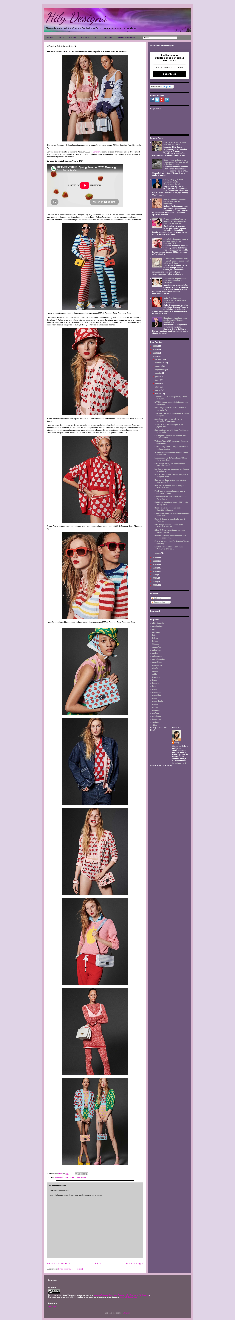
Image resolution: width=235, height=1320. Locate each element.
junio (157, 380)
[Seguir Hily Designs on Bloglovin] (162, 88)
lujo (154, 686)
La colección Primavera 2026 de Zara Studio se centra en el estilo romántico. (176, 261)
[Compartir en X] (81, 1173)
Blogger (126, 1313)
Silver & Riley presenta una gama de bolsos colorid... (169, 531)
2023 (155, 356)
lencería (155, 683)
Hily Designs (75, 17)
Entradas (157, 598)
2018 (155, 571)
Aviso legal (52, 1306)
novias (155, 707)
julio (157, 377)
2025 (155, 349)
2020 (155, 564)
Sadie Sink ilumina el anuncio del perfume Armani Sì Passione (175, 300)
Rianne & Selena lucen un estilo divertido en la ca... (167, 509)
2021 (155, 561)
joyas (154, 680)
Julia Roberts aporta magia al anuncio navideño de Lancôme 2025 (175, 241)
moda (83, 1177)
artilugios (156, 632)
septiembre (160, 370)
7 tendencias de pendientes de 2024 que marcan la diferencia (174, 281)
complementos (158, 659)
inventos (156, 677)
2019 (155, 568)
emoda (155, 671)
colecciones (69, 1177)
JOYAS (97, 38)
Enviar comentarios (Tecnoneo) (70, 1269)
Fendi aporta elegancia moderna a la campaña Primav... (169, 492)
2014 (155, 585)
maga (154, 689)
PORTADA (51, 38)
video (154, 725)
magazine (156, 692)
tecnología (156, 719)
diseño (77, 1177)
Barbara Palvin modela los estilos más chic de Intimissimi (174, 202)
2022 (155, 558)
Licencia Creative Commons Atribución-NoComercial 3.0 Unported (121, 1295)
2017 (155, 575)
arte (153, 629)
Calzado (155, 644)
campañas (59, 1177)
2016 (155, 578)
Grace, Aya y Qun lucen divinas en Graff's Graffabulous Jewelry (173, 182)
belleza (155, 638)
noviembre (160, 363)
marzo (158, 390)
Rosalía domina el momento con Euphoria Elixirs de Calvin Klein (175, 320)
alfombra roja (158, 623)
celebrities (156, 650)
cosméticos (157, 662)
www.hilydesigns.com (129, 1297)
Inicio (98, 1263)
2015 (155, 582)
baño (154, 635)
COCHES (72, 38)
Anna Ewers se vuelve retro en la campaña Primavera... (168, 420)
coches (155, 653)
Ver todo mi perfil (179, 763)
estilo (154, 674)
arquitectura (157, 626)
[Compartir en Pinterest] (86, 1173)
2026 (155, 346)
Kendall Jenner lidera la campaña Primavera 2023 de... (168, 548)
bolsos (155, 641)
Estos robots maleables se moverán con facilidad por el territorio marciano (175, 162)
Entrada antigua (134, 1263)
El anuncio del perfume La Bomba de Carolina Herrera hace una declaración (174, 221)
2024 (155, 353)
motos (155, 704)
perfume (155, 713)
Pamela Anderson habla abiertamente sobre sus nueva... (170, 537)
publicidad (156, 716)
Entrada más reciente (58, 1263)
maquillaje (156, 695)
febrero (158, 394)
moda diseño (157, 701)
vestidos (155, 722)
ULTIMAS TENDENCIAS (126, 38)
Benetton (96, 152)
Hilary (176, 742)
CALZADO (85, 38)
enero (157, 553)
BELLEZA (108, 38)
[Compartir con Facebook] (83, 1173)
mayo (157, 383)
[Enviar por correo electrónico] (76, 1173)
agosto (158, 373)
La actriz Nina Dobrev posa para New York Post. (174, 143)
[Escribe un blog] (78, 1173)
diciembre (159, 359)
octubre (158, 366)
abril (157, 387)
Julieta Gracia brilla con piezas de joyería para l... (168, 425)
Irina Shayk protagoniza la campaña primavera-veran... (169, 464)
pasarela (155, 710)
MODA (61, 38)
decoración (157, 665)
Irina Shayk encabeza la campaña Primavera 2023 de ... (168, 526)
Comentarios (159, 602)
